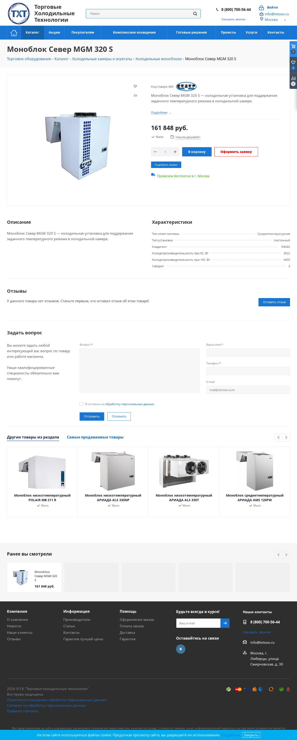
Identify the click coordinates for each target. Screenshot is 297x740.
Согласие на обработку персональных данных (46, 705)
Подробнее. (231, 735)
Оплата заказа (132, 626)
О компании (17, 619)
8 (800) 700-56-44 (236, 9)
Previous (279, 438)
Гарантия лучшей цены (83, 639)
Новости (14, 626)
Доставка (127, 632)
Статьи (69, 626)
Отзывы (14, 639)
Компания (17, 611)
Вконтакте (180, 649)
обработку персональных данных (129, 404)
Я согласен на (119, 404)
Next (286, 438)
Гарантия (128, 639)
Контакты (71, 632)
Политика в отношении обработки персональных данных (57, 699)
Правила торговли (23, 711)
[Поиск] (195, 13)
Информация (76, 611)
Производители (76, 619)
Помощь (128, 611)
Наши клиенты (19, 632)
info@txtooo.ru (277, 14)
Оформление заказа (137, 619)
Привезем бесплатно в (183, 176)
